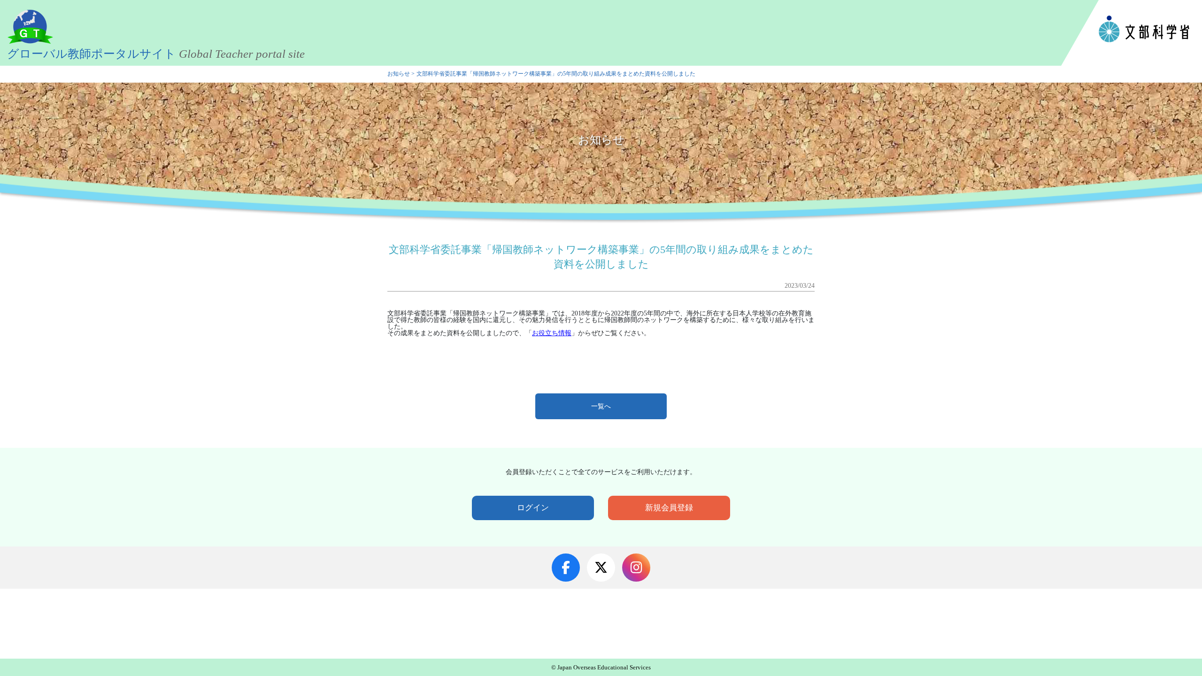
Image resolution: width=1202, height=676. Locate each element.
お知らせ (398, 74)
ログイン (533, 507)
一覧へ (601, 406)
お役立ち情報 (551, 333)
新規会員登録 (669, 507)
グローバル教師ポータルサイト (156, 53)
